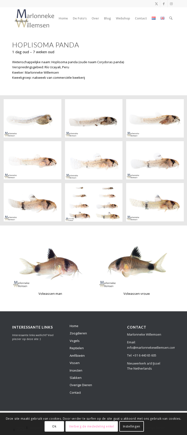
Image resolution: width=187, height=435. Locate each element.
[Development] (34, 18)
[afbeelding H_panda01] (34, 120)
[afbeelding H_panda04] (34, 162)
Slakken (76, 377)
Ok (54, 426)
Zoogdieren (78, 333)
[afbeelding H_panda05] (95, 162)
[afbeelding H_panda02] (95, 120)
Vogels (75, 341)
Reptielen (77, 348)
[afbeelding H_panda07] (34, 204)
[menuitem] (63, 18)
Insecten (76, 370)
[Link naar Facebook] (163, 3)
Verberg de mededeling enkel (91, 426)
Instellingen (131, 426)
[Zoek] (171, 18)
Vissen (75, 363)
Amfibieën (77, 355)
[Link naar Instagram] (171, 3)
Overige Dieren (81, 385)
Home (74, 326)
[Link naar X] (156, 3)
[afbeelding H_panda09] (95, 204)
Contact (75, 392)
